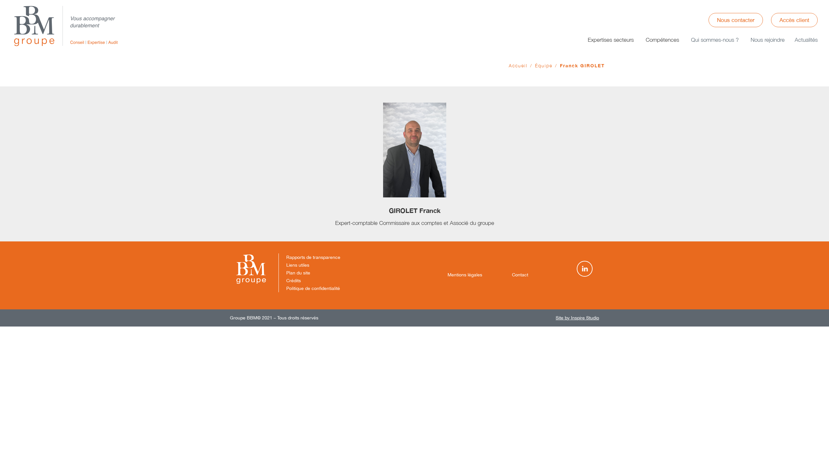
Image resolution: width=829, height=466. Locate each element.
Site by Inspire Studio (577, 317)
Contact (520, 274)
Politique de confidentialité (313, 288)
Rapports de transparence (313, 257)
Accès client (794, 20)
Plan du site (298, 272)
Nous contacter (736, 20)
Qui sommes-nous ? (715, 40)
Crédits (293, 280)
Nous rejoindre (768, 40)
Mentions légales (465, 274)
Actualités (806, 40)
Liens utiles (297, 265)
